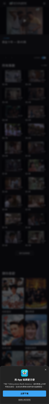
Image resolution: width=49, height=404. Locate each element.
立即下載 (24, 393)
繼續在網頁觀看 (24, 400)
